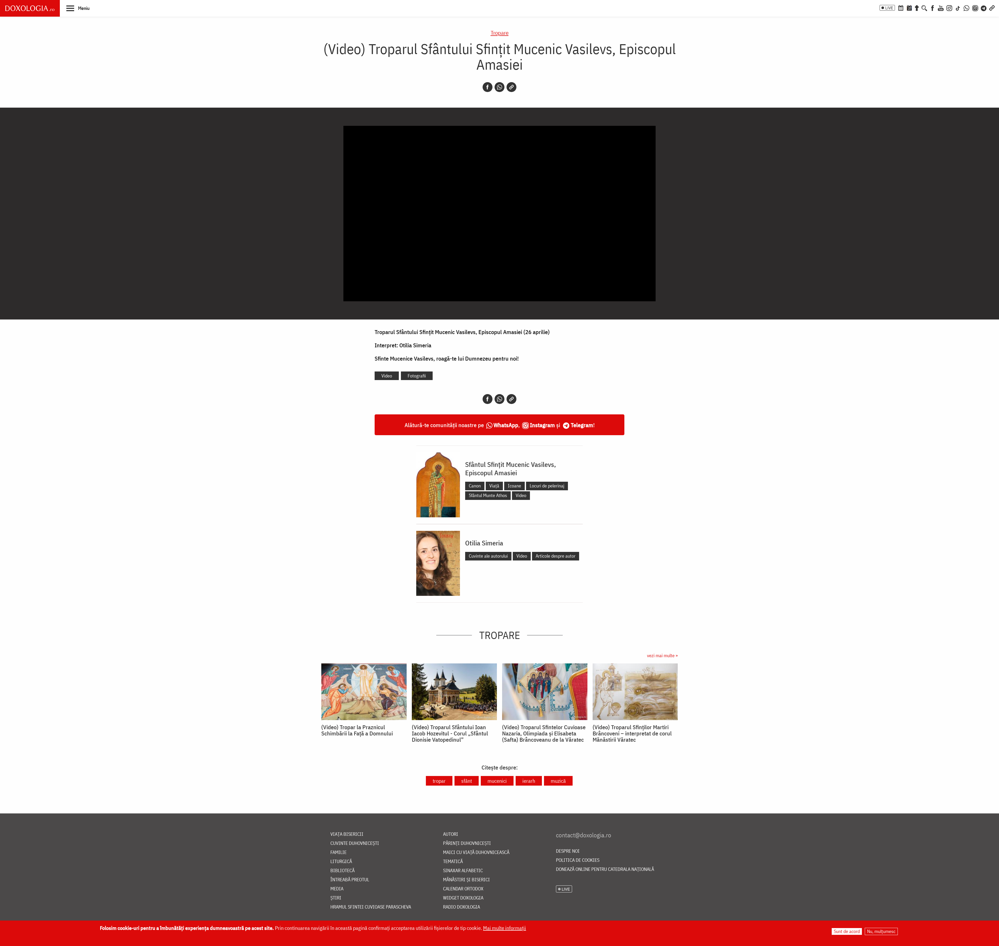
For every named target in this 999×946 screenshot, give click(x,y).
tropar (439, 780)
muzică (558, 780)
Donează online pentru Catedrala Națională (605, 869)
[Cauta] (924, 7)
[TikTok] (958, 7)
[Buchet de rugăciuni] (916, 7)
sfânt (466, 780)
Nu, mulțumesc (881, 931)
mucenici (497, 780)
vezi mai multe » (662, 655)
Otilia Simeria (484, 543)
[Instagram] (949, 7)
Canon (475, 486)
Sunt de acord (847, 931)
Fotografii (417, 376)
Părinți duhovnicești (467, 843)
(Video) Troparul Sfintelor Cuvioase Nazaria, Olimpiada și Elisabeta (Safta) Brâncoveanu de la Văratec (544, 733)
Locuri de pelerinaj (547, 486)
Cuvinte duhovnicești (354, 843)
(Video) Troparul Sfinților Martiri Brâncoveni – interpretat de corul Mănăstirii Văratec (632, 733)
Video (386, 376)
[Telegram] (984, 7)
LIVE (889, 7)
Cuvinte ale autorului (488, 556)
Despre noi (568, 851)
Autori (450, 834)
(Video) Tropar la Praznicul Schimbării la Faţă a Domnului (357, 730)
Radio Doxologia (461, 907)
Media (336, 889)
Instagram (542, 425)
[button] (77, 8)
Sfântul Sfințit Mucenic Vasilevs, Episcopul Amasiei (510, 468)
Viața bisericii (346, 834)
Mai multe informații (504, 927)
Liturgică (341, 861)
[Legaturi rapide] (992, 7)
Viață (494, 486)
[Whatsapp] (499, 87)
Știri (335, 898)
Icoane (514, 486)
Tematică (453, 861)
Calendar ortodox (463, 889)
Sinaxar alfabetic (463, 870)
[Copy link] (511, 87)
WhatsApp (506, 425)
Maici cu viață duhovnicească (476, 852)
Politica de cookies (577, 860)
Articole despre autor (555, 556)
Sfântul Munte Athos (488, 495)
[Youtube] (940, 7)
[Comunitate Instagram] (975, 7)
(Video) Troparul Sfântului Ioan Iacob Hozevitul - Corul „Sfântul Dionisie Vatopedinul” (450, 733)
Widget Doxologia (463, 898)
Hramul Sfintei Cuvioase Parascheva (370, 907)
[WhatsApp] (966, 7)
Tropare (500, 32)
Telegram (582, 425)
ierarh (528, 780)
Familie (338, 852)
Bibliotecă (342, 870)
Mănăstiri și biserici (466, 880)
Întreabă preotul (349, 880)
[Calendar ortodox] (900, 7)
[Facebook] (932, 7)
